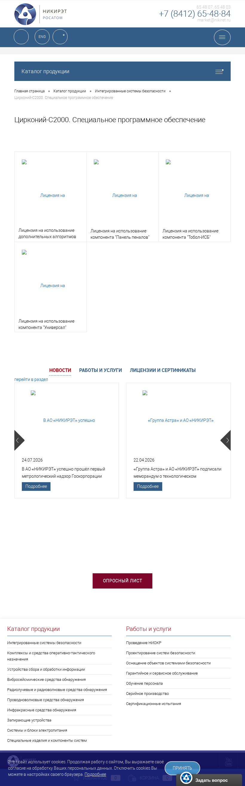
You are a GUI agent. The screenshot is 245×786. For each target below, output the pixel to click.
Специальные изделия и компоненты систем (47, 740)
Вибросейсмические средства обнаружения (46, 679)
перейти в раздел (31, 379)
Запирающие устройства (29, 720)
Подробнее (36, 486)
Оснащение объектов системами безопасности (168, 663)
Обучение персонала (144, 683)
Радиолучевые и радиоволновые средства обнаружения (57, 689)
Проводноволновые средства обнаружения (45, 700)
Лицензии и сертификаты (163, 370)
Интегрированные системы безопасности (44, 643)
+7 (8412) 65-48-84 (195, 14)
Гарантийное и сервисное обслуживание (162, 673)
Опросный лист (122, 580)
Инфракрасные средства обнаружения (41, 710)
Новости (60, 370)
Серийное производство (147, 693)
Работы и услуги (100, 370)
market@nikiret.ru (214, 20)
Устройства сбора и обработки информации (46, 669)
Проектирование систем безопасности (160, 653)
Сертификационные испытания (153, 703)
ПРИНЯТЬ (182, 768)
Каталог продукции (45, 71)
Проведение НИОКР (143, 643)
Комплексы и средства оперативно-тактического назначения (51, 656)
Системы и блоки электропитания (37, 730)
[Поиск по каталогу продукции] (21, 36)
